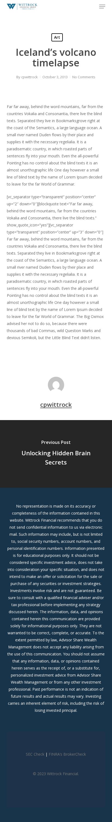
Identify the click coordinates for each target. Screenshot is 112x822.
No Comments (83, 76)
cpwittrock (29, 76)
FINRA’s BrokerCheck (67, 754)
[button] (102, 6)
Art (57, 37)
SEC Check (35, 754)
